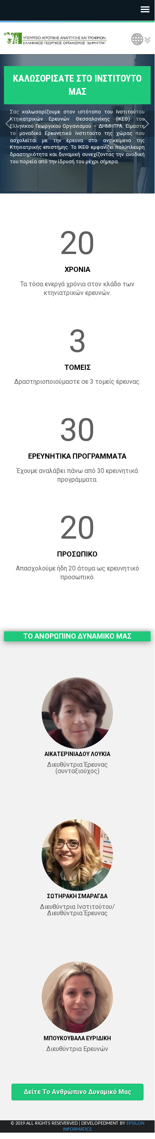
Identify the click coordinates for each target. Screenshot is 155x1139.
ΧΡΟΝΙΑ (77, 269)
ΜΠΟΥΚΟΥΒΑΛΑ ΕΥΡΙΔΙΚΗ (77, 1038)
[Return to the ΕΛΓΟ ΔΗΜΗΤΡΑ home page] (55, 38)
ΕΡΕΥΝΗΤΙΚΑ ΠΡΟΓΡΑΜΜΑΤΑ (77, 456)
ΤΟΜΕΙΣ (77, 367)
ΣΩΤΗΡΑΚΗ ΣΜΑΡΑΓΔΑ (77, 896)
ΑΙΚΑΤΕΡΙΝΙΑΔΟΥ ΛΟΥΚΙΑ (77, 754)
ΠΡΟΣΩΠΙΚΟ (77, 554)
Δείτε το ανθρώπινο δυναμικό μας (77, 1092)
